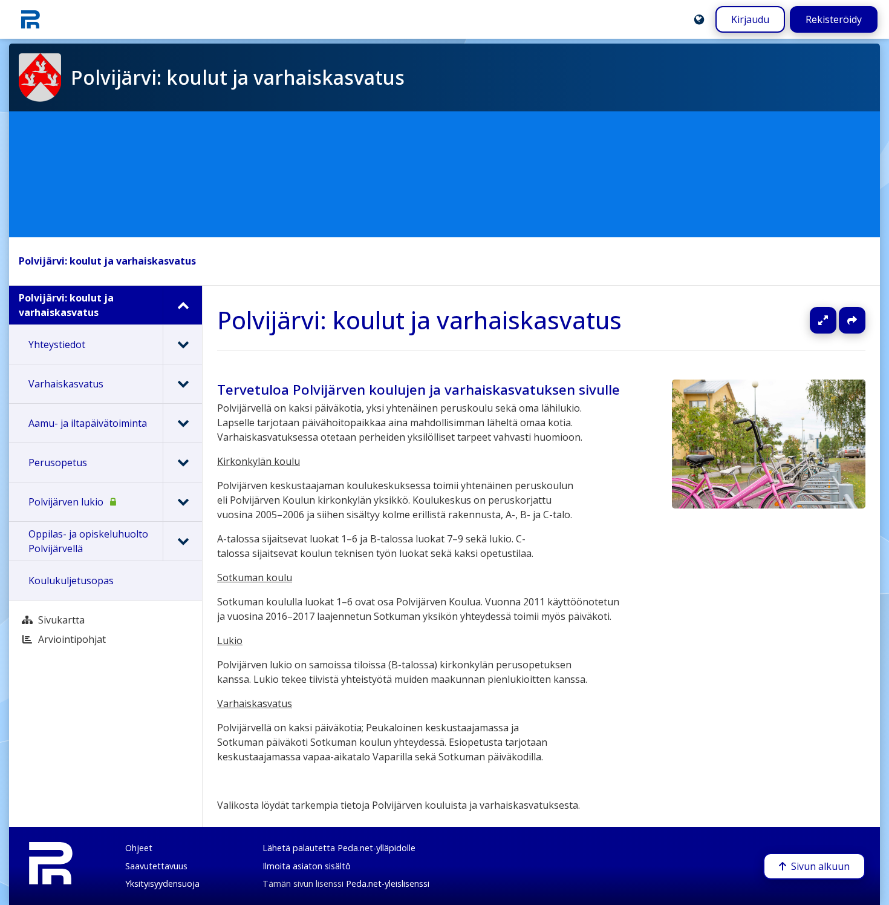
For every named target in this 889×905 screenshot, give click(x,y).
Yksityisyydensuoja (162, 883)
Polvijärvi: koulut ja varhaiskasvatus (107, 261)
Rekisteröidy (834, 19)
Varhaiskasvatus (65, 383)
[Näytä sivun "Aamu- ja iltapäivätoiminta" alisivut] (182, 423)
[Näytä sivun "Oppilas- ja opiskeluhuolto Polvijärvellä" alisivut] (182, 541)
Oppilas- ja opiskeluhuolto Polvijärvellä (88, 541)
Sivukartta (61, 620)
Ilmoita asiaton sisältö (306, 866)
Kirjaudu (750, 19)
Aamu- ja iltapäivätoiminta (87, 423)
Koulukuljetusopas (71, 580)
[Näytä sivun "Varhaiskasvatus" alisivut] (182, 383)
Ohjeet (138, 848)
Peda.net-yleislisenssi (387, 883)
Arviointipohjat (72, 639)
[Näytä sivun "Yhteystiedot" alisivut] (182, 344)
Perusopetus (57, 462)
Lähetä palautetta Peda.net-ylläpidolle (338, 848)
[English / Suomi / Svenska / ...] (699, 19)
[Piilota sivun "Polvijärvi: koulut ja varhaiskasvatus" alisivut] (182, 305)
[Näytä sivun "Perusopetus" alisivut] (182, 462)
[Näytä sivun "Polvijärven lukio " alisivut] (182, 501)
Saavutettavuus (156, 866)
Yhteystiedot (56, 344)
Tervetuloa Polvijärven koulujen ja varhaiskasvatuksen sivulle (418, 389)
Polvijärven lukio (65, 501)
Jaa (852, 320)
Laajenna (834, 320)
